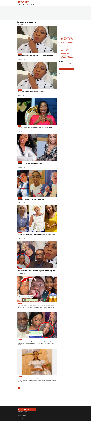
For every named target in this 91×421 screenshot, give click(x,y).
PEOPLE (27, 4)
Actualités (19, 232)
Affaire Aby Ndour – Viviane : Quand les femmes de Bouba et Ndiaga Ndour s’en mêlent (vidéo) (36, 234)
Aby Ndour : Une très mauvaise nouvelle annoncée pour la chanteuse (31, 91)
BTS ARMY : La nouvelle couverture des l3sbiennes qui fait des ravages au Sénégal (66, 44)
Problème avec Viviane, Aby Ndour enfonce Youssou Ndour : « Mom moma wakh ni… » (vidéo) (36, 270)
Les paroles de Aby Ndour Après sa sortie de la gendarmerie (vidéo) (31, 199)
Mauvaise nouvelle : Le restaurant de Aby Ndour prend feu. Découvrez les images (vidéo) (35, 55)
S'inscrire (66, 69)
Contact (19, 415)
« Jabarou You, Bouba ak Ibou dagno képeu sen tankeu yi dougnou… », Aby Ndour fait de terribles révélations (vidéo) (37, 306)
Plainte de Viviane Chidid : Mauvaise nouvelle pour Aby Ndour (30, 163)
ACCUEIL (19, 4)
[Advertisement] (45, 13)
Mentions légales (25, 415)
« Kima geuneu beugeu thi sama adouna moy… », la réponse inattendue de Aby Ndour (35, 127)
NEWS (23, 4)
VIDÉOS (30, 4)
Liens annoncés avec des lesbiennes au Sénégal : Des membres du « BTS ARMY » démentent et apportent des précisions (67, 57)
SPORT (34, 4)
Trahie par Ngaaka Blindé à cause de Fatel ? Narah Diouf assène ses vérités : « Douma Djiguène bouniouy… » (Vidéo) (66, 48)
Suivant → (20, 399)
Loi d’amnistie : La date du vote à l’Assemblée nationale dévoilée (66, 53)
